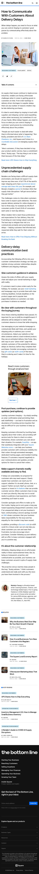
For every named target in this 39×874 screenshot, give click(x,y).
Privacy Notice (19, 870)
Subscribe (33, 803)
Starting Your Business (10, 760)
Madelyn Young (8, 38)
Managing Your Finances (10, 770)
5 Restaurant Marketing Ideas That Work (23, 673)
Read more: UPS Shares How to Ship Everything (19, 160)
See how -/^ (12, 400)
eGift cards (19, 352)
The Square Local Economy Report (23, 657)
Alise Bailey (7, 699)
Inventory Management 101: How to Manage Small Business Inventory (18, 713)
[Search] (32, 3)
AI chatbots (20, 488)
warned (18, 189)
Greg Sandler (7, 735)
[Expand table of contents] (36, 84)
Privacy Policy (14, 807)
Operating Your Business (10, 708)
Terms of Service (29, 870)
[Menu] (37, 3)
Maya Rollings (16, 677)
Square (14, 659)
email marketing (30, 289)
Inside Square (6, 782)
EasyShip (25, 442)
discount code (24, 524)
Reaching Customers (9, 70)
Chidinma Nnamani (17, 644)
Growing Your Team (8, 777)
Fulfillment (21, 70)
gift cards (8, 352)
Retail (29, 70)
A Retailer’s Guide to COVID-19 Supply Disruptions (16, 731)
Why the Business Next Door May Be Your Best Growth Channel (23, 623)
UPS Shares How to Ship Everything (15, 697)
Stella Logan (16, 627)
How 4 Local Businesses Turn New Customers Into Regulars (23, 640)
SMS (5, 515)
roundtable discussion (9, 142)
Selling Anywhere (8, 767)
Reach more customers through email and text (18, 367)
